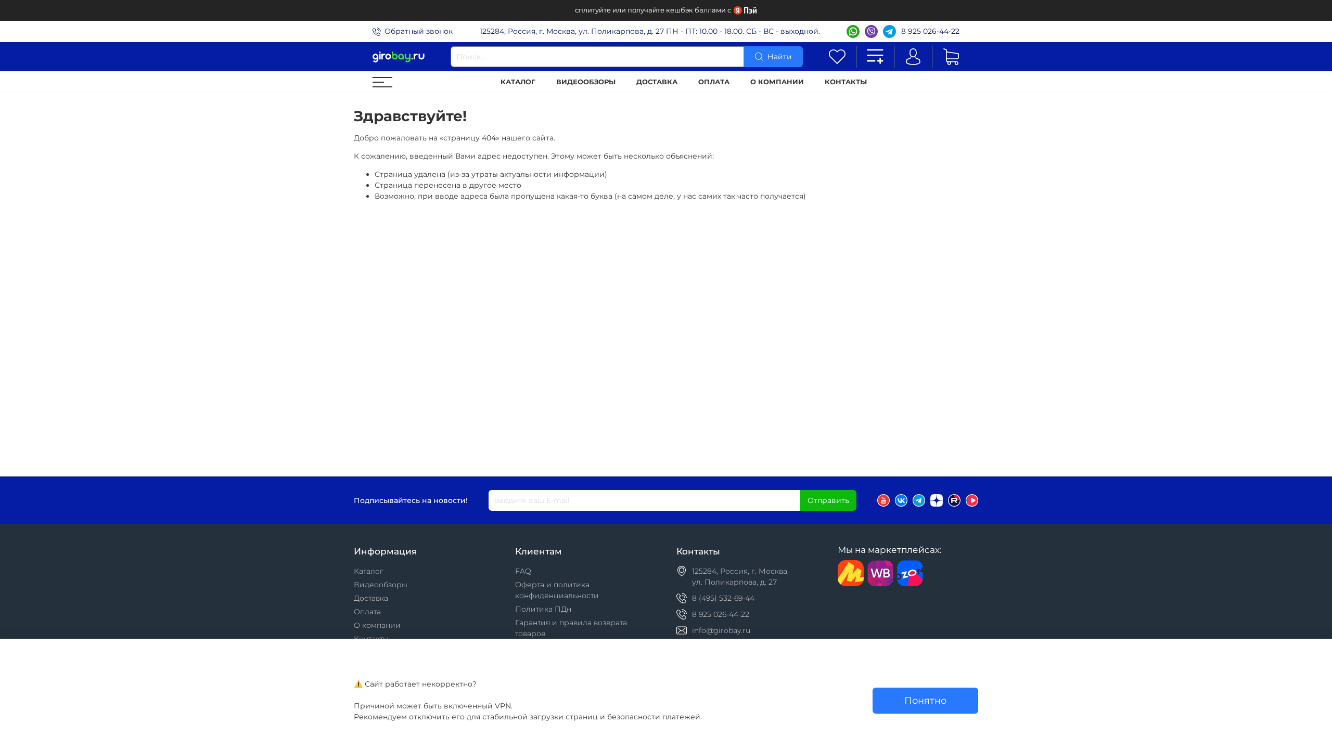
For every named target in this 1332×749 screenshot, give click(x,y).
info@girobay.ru (721, 630)
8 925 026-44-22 (930, 31)
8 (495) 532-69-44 (723, 598)
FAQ (523, 571)
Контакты (846, 82)
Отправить (828, 500)
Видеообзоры (586, 82)
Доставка (656, 82)
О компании (777, 82)
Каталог (518, 82)
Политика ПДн (543, 609)
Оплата (713, 82)
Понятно (925, 700)
